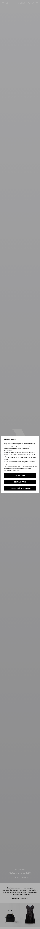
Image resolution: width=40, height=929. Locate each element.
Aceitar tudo (20, 476)
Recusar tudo (20, 482)
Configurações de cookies (20, 488)
